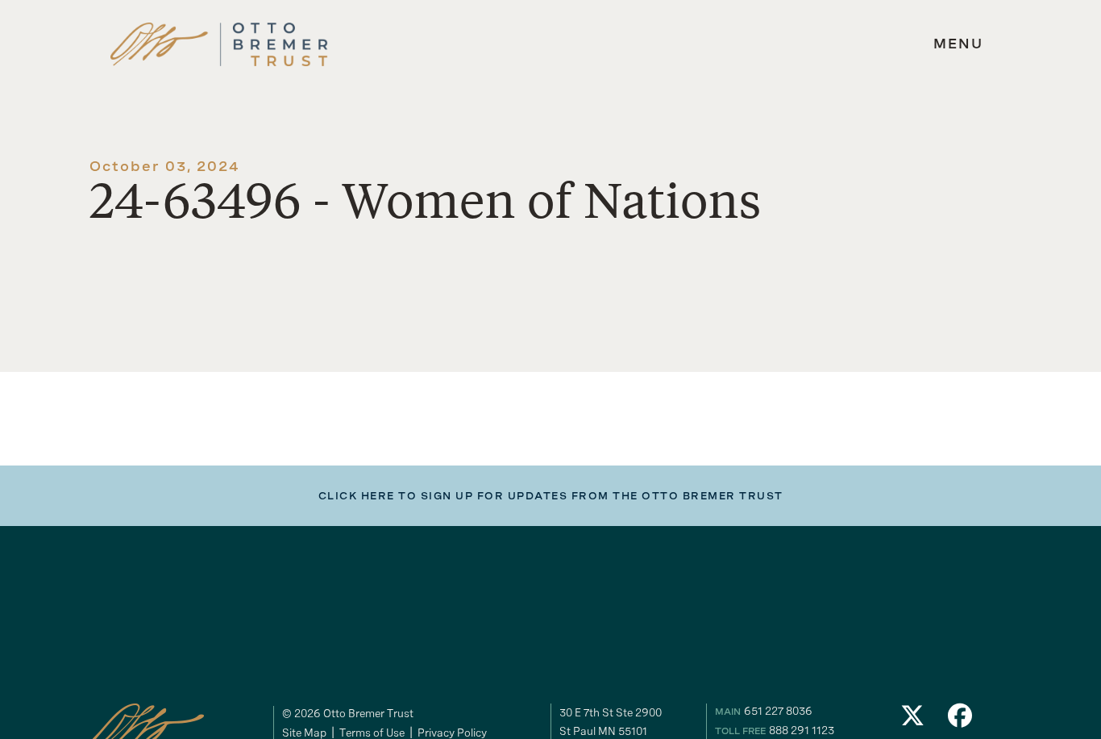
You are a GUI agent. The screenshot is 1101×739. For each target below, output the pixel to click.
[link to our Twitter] (912, 720)
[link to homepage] (219, 45)
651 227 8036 (778, 710)
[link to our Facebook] (960, 720)
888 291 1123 (801, 730)
